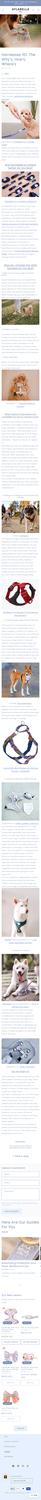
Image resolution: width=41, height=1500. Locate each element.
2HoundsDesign (24, 703)
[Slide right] (25, 1285)
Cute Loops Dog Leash (30, 1328)
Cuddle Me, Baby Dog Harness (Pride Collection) (10, 1329)
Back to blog (21, 1156)
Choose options (10, 1342)
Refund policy (10, 1446)
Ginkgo (8, 940)
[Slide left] (15, 1285)
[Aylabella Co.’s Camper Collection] (20, 201)
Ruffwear (24, 536)
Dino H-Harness (27, 1067)
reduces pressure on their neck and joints (20, 224)
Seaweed (7, 1004)
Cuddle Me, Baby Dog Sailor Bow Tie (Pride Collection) (10, 1369)
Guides (7, 1451)
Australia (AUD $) (19, 1481)
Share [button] (6, 74)
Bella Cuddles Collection (27, 823)
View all (5, 1232)
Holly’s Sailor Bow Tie (10, 1408)
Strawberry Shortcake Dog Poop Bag (29, 1368)
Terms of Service (11, 1441)
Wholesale (8, 1456)
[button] (2, 10)
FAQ (6, 1436)
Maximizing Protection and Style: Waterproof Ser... (19, 1265)
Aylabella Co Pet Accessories (16, 1492)
